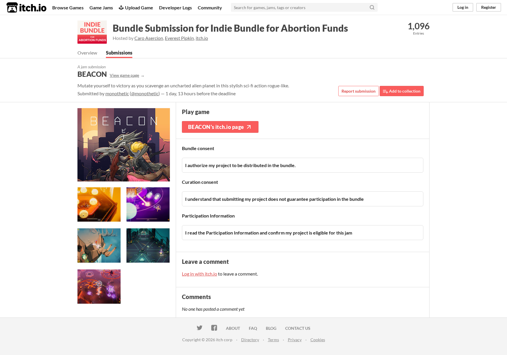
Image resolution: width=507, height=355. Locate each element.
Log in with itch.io (199, 273)
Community (210, 7)
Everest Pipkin (179, 38)
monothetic (117, 93)
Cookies (317, 339)
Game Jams (101, 7)
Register (488, 7)
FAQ (253, 328)
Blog (271, 328)
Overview (87, 52)
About (233, 328)
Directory (250, 339)
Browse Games (68, 7)
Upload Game (139, 7)
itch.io (202, 38)
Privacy (295, 339)
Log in (462, 7)
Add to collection (404, 91)
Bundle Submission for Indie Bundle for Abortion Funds (230, 28)
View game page (124, 75)
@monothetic (144, 93)
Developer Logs (175, 7)
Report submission (359, 91)
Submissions (119, 52)
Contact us (297, 328)
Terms (273, 339)
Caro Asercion (148, 38)
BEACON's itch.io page (216, 127)
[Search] (372, 7)
